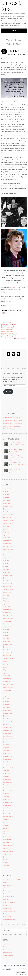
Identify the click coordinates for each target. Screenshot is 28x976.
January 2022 (7, 647)
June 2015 (6, 825)
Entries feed (6, 950)
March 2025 (6, 538)
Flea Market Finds (8, 897)
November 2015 (7, 811)
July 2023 (6, 595)
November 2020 (8, 687)
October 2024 (7, 552)
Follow (8, 391)
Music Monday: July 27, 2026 (11, 429)
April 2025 (6, 535)
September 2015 (8, 817)
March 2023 (6, 607)
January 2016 (7, 805)
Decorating (6, 891)
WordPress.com (8, 956)
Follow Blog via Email (13, 374)
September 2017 (8, 768)
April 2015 (6, 831)
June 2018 (6, 745)
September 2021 (8, 658)
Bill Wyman (9, 324)
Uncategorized (7, 914)
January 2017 (7, 779)
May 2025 (6, 532)
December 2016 (7, 782)
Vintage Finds (7, 917)
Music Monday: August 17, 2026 (12, 420)
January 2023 (7, 612)
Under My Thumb (11, 337)
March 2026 (6, 503)
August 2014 (7, 854)
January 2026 (7, 509)
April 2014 (6, 865)
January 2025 (7, 543)
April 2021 (6, 673)
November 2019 (8, 722)
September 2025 (8, 520)
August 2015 (6, 819)
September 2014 (8, 851)
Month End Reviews (9, 902)
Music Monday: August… (16, 443)
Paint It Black (5, 333)
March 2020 (7, 710)
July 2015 (5, 822)
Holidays (6, 900)
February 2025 (7, 541)
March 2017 (6, 773)
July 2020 (6, 699)
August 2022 (7, 627)
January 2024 (7, 578)
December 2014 (7, 843)
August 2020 (7, 696)
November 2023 (8, 584)
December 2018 (7, 736)
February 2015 (7, 837)
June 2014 (6, 860)
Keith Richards (5, 328)
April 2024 (6, 569)
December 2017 (7, 762)
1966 (4, 322)
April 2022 (6, 638)
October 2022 (7, 621)
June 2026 (6, 495)
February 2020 (7, 713)
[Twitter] (18, 354)
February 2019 (7, 730)
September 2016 (8, 791)
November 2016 (8, 785)
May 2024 (6, 566)
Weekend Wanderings (9, 920)
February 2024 (7, 575)
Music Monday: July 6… (15, 469)
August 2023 (7, 592)
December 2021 (7, 650)
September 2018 (8, 739)
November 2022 (8, 618)
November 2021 (8, 653)
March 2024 (6, 572)
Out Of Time (16, 287)
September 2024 (8, 555)
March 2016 (6, 799)
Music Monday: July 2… (15, 462)
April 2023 (6, 604)
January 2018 (7, 759)
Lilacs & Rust (11, 6)
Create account (7, 944)
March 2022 (6, 641)
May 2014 (6, 863)
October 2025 (7, 517)
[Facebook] (8, 354)
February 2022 (7, 644)
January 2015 (7, 840)
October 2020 (7, 690)
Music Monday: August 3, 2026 (12, 426)
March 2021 (6, 676)
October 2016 (7, 788)
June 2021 (6, 667)
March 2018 (6, 753)
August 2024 (7, 558)
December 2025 (7, 512)
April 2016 (6, 796)
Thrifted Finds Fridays (9, 911)
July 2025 (6, 526)
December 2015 (7, 808)
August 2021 (7, 661)
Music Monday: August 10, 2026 (12, 423)
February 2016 (7, 802)
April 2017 (6, 771)
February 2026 (7, 506)
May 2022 (6, 635)
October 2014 (7, 848)
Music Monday (7, 908)
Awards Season (7, 885)
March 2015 (6, 834)
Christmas (6, 888)
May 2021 (6, 670)
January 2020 (7, 716)
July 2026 (6, 492)
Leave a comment (21, 339)
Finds (5, 894)
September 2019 (8, 727)
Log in (5, 947)
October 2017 (7, 765)
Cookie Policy (7, 969)
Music (9, 58)
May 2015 (6, 828)
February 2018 (7, 756)
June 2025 (6, 529)
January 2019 (7, 733)
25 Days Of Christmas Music (11, 879)
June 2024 (6, 564)
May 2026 (6, 497)
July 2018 (6, 742)
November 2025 (8, 515)
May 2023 (6, 601)
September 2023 (8, 589)
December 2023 (7, 581)
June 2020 (6, 702)
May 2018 (6, 748)
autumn (5, 882)
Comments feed (8, 953)
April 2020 (6, 707)
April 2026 (6, 500)
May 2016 (6, 794)
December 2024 (7, 546)
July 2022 (6, 630)
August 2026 (7, 489)
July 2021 (6, 664)
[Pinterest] (13, 354)
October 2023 (7, 587)
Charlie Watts (9, 326)
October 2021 (7, 656)
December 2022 (7, 615)
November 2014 (8, 845)
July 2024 (6, 561)
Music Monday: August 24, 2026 (12, 417)
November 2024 (8, 549)
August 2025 (7, 523)
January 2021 (7, 681)
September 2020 (8, 693)
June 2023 (6, 598)
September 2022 (8, 624)
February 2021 (7, 679)
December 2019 (7, 719)
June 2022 (6, 633)
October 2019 (7, 725)
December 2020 (8, 684)
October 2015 (7, 814)
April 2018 (6, 750)
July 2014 (6, 857)
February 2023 (7, 610)
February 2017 (7, 776)
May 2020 (6, 704)
